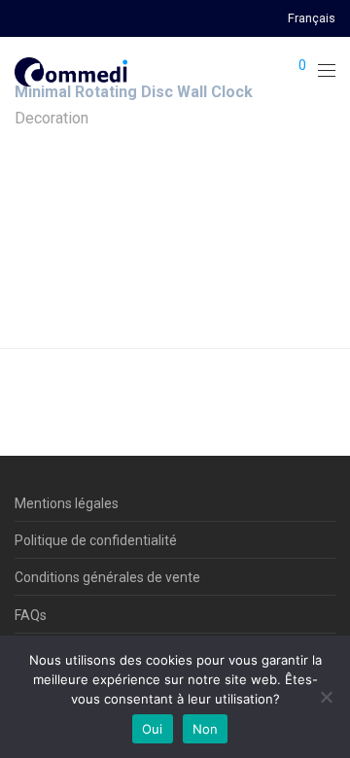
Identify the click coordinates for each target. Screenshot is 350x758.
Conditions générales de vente (107, 577)
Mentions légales (67, 503)
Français (311, 19)
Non (205, 729)
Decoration (51, 118)
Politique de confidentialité (96, 540)
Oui (152, 729)
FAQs (31, 615)
